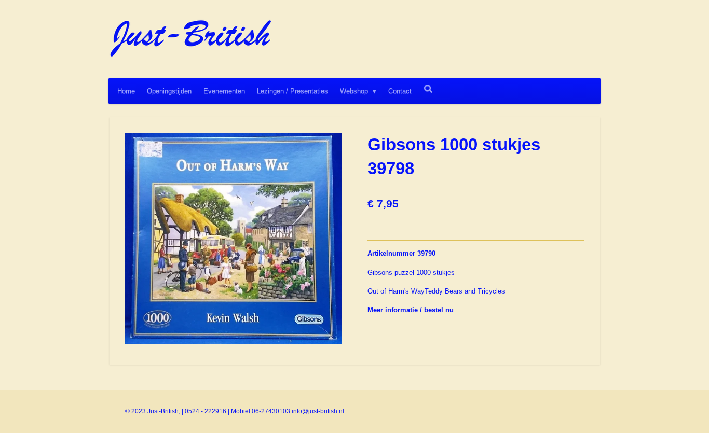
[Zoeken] (428, 89)
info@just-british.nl (318, 411)
